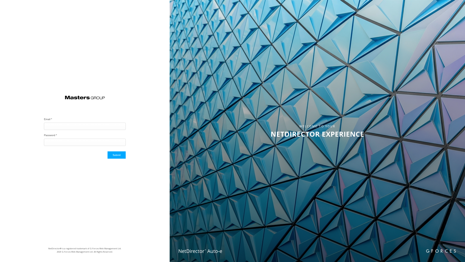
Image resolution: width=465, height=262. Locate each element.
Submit (117, 155)
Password (50, 135)
